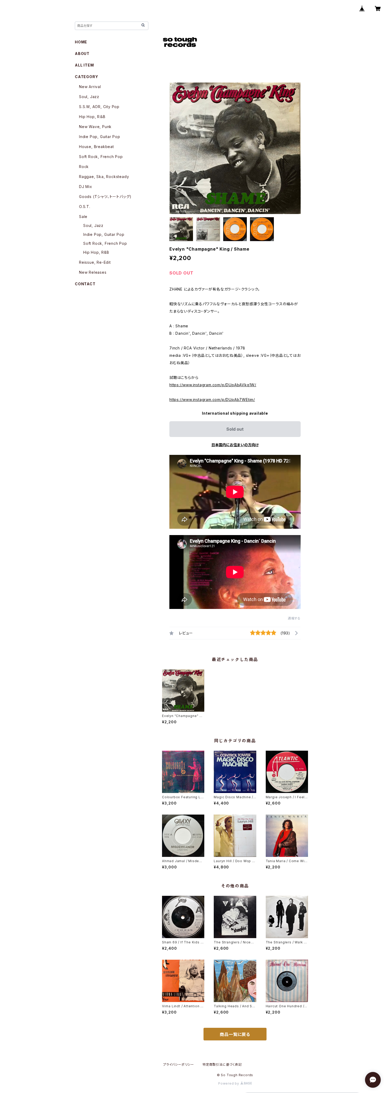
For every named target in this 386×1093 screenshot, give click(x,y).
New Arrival (90, 86)
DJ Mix (85, 186)
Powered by (229, 1083)
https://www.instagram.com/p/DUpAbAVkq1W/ (212, 385)
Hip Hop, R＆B (92, 116)
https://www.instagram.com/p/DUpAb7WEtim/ (212, 399)
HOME (81, 42)
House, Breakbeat (96, 146)
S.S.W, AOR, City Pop (99, 106)
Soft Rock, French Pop (101, 156)
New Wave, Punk (95, 126)
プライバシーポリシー (178, 1064)
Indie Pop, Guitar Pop (99, 136)
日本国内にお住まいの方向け (235, 445)
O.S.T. (84, 206)
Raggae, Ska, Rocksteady (104, 176)
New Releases (93, 272)
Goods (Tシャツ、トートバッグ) (105, 196)
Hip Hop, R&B (96, 252)
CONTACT (85, 284)
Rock (84, 166)
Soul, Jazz (89, 96)
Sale (83, 216)
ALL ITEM (84, 65)
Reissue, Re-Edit (95, 262)
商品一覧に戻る (235, 1034)
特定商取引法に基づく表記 (222, 1064)
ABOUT (82, 53)
